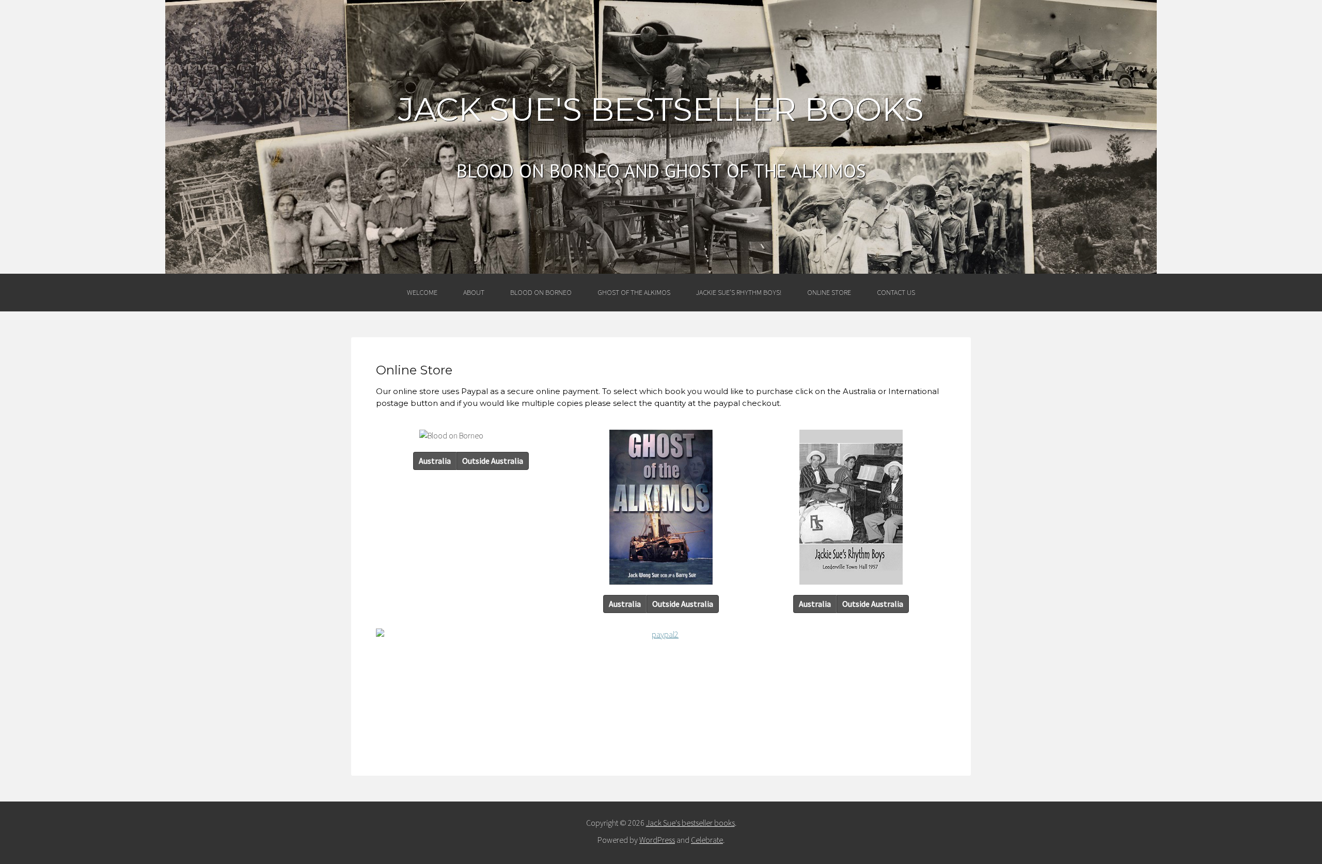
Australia (435, 460)
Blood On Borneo (541, 292)
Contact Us (896, 292)
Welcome (422, 292)
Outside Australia (492, 460)
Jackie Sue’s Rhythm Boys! (738, 292)
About (473, 292)
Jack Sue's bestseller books (661, 109)
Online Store (829, 292)
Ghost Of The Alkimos (633, 292)
